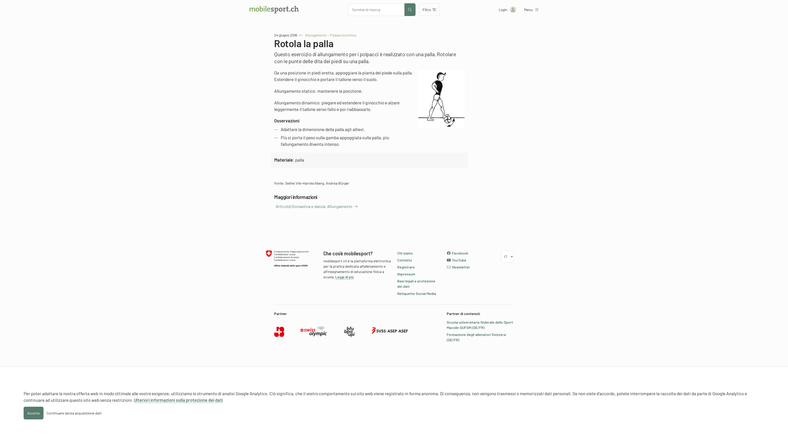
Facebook (459, 253)
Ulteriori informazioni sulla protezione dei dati (178, 400)
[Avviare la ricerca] (410, 9)
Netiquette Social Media (416, 293)
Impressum (406, 274)
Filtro (427, 9)
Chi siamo (405, 253)
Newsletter (460, 267)
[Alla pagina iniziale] (274, 9)
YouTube (458, 260)
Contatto (404, 260)
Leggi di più (344, 277)
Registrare (406, 267)
